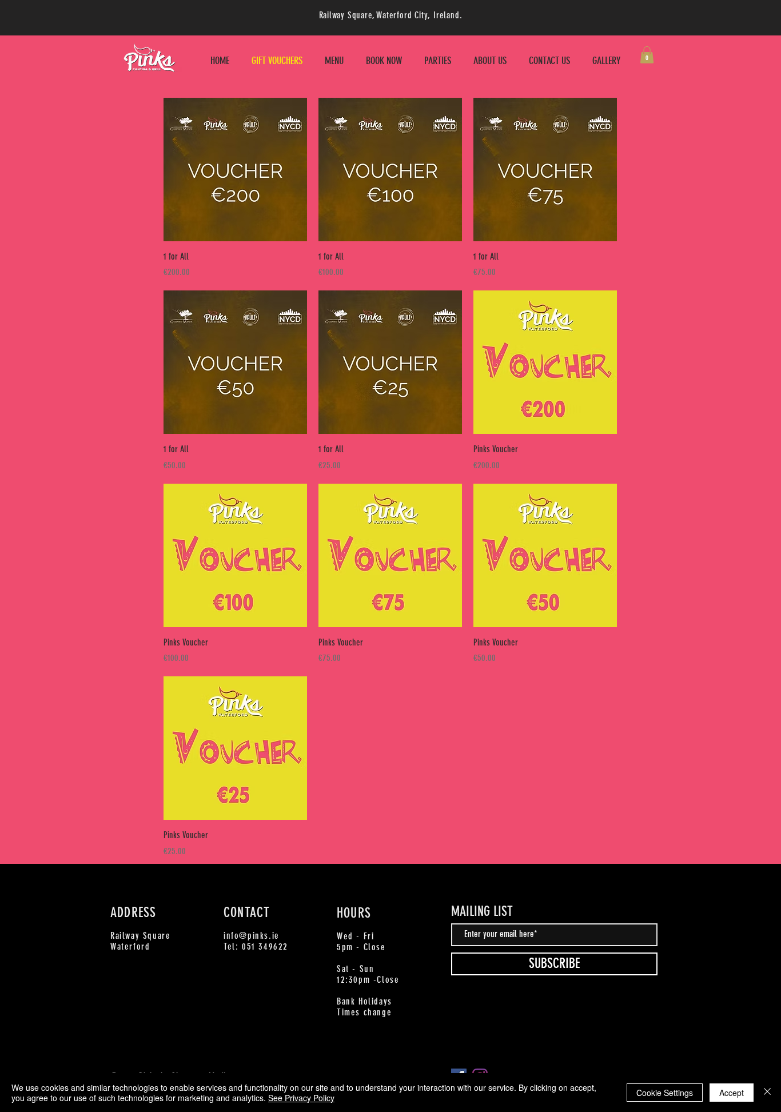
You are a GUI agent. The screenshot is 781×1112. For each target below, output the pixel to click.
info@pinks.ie (252, 935)
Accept (731, 1092)
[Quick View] (235, 169)
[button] (647, 54)
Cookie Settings (664, 1092)
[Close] (767, 1092)
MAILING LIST (482, 911)
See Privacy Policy (301, 1097)
